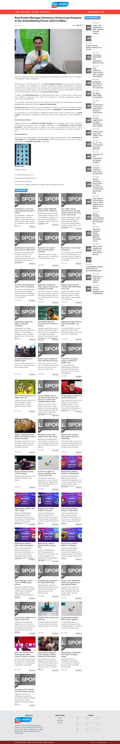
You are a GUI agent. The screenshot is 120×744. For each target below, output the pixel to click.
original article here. (58, 184)
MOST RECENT (26, 12)
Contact (60, 722)
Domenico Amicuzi (21, 123)
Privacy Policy (101, 742)
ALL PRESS (35, 12)
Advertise (60, 720)
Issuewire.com (35, 84)
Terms (93, 742)
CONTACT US (44, 12)
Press (60, 718)
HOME (17, 12)
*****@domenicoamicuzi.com (24, 175)
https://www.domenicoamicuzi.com (25, 178)
